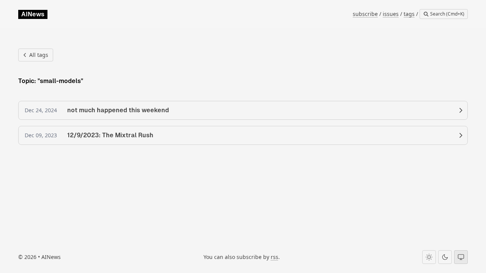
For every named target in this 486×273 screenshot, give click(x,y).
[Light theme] (429, 257)
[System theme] (461, 257)
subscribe (365, 13)
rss (274, 256)
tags (409, 13)
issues (391, 13)
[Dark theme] (445, 257)
